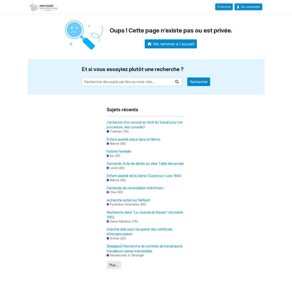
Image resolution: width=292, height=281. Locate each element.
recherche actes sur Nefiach (128, 200)
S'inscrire (224, 7)
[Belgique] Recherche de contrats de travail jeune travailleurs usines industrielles (145, 248)
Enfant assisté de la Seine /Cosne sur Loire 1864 (144, 176)
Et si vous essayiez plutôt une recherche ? (133, 69)
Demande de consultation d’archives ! (135, 188)
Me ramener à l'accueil (173, 44)
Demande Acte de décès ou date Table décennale (145, 163)
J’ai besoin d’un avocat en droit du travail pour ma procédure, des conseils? (144, 124)
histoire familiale (119, 151)
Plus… (114, 265)
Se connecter (250, 7)
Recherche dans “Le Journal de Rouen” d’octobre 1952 (145, 214)
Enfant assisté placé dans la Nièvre (133, 139)
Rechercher (199, 82)
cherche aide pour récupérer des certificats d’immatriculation (140, 231)
